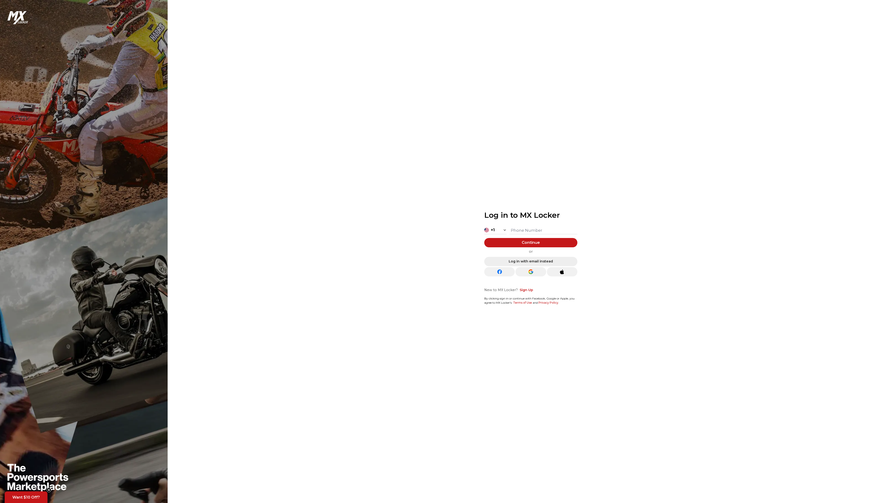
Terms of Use (522, 302)
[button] (26, 497)
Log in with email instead (531, 261)
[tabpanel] (530, 256)
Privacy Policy (548, 302)
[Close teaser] (49, 490)
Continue (531, 242)
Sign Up (526, 290)
